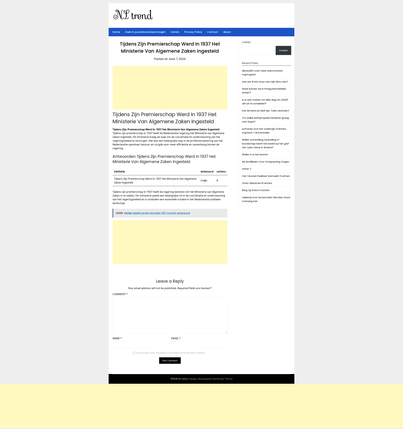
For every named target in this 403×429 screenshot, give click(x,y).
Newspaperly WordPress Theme (215, 378)
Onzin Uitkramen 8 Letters (257, 183)
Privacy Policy (193, 32)
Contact (212, 32)
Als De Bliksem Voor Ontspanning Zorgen (265, 161)
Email (176, 338)
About (227, 32)
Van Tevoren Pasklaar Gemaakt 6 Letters (266, 176)
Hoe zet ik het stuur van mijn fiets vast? (265, 81)
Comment (120, 294)
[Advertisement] (170, 88)
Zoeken (246, 42)
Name (117, 338)
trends (175, 32)
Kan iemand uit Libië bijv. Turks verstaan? (265, 110)
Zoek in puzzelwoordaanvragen (145, 32)
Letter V (246, 168)
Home (116, 32)
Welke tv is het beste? (255, 154)
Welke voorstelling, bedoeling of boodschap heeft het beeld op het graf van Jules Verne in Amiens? (265, 143)
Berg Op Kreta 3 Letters (256, 190)
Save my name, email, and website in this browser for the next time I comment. (170, 353)
